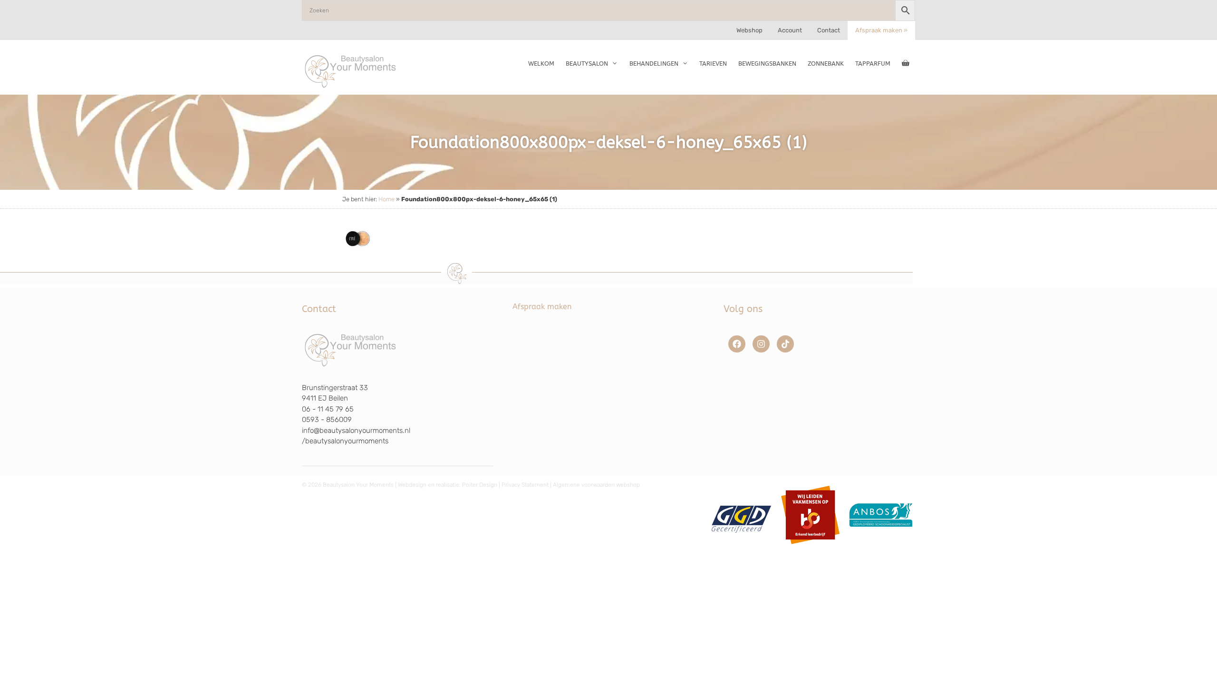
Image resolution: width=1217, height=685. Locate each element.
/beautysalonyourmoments (345, 441)
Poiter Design (479, 484)
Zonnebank (826, 63)
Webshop (749, 30)
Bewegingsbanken (767, 63)
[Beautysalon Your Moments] (351, 71)
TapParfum (872, 63)
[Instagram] (761, 343)
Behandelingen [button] (653, 63)
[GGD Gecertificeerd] (739, 547)
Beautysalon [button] (587, 63)
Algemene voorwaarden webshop (596, 484)
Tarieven (713, 63)
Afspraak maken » (881, 30)
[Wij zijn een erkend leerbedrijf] (810, 547)
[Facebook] (736, 343)
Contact (828, 30)
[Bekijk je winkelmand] (905, 64)
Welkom (541, 63)
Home (386, 199)
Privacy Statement (525, 484)
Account (790, 30)
